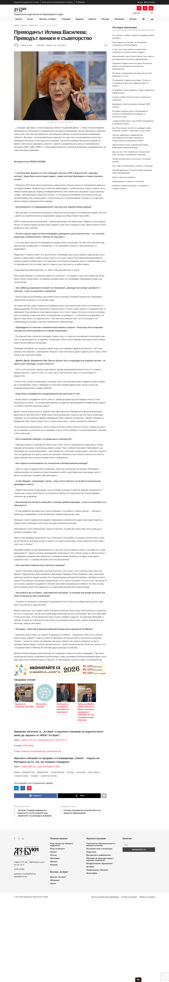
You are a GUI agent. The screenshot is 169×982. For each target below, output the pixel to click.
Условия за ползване (129, 897)
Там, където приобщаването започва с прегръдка (132, 166)
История (90, 867)
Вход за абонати (57, 849)
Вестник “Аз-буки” (58, 877)
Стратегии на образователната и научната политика (100, 844)
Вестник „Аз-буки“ (47, 19)
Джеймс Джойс (42, 772)
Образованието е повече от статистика (128, 181)
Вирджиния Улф (28, 772)
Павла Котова (27, 45)
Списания (66, 19)
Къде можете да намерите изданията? (61, 844)
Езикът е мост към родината (123, 177)
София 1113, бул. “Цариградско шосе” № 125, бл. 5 (43, 740)
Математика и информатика (98, 855)
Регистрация (150, 2)
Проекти (92, 19)
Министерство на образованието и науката (57, 2)
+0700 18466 (19, 869)
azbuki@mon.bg (53, 751)
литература (81, 772)
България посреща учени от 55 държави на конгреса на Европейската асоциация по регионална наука (130, 114)
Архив (53, 883)
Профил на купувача (147, 897)
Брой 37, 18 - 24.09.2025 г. (49, 25)
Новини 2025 (33, 25)
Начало (18, 19)
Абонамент (119, 19)
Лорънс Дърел (93, 772)
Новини (24, 25)
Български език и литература (99, 849)
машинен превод (21, 776)
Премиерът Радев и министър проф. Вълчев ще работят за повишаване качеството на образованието (132, 66)
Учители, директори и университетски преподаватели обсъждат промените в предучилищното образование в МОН (128, 138)
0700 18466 (28, 746)
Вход (141, 2)
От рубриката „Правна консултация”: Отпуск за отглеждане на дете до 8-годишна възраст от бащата (131, 83)
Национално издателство (26, 2)
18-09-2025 (40, 45)
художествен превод (49, 776)
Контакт (133, 19)
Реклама (105, 19)
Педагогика (91, 852)
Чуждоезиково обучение (97, 870)
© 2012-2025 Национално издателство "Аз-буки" (31, 897)
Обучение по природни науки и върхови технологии (100, 859)
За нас (30, 19)
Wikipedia (81, 2)
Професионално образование (99, 863)
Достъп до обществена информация (105, 897)
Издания (80, 19)
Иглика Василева (57, 772)
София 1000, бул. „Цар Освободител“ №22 (40, 766)
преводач (34, 776)
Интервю (70, 772)
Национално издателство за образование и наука (38, 14)
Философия (91, 873)
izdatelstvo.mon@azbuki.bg (33, 751)
